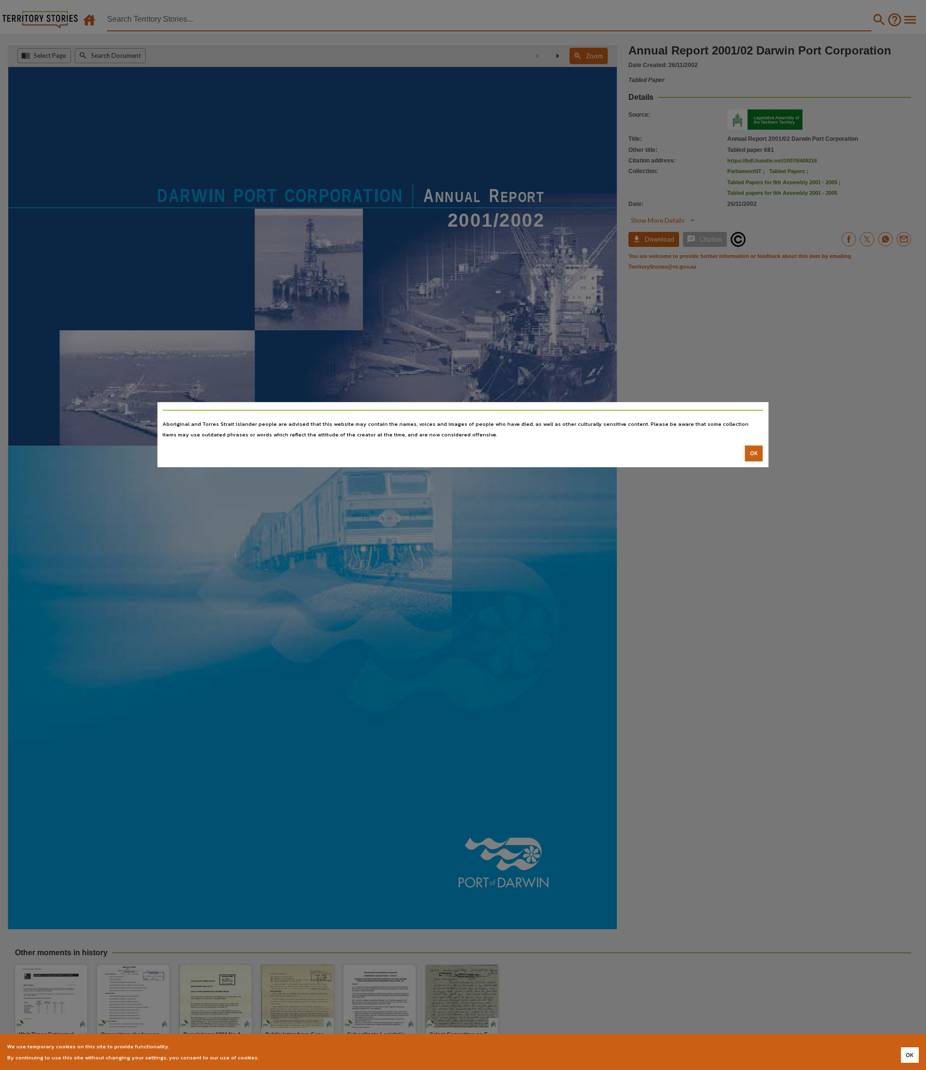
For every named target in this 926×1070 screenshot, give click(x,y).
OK (754, 453)
